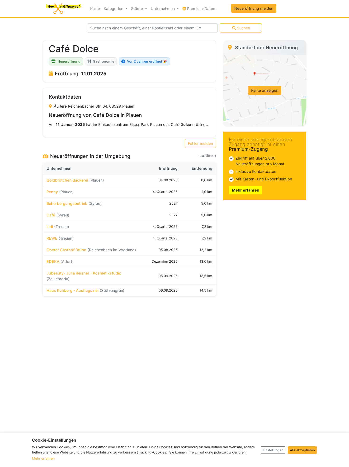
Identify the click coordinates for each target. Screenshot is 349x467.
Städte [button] (137, 8)
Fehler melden (200, 143)
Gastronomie (103, 61)
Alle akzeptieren (302, 450)
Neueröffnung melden (253, 8)
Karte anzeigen (264, 90)
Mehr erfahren (245, 190)
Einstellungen (273, 450)
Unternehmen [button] (163, 8)
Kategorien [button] (114, 8)
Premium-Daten (201, 8)
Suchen (243, 28)
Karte (95, 8)
